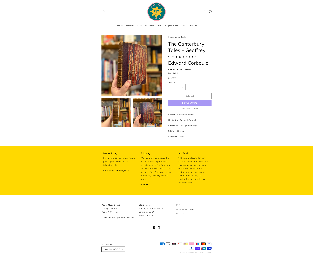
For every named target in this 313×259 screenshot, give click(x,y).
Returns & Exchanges (185, 209)
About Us (180, 213)
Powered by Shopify (205, 252)
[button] (104, 11)
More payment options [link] (190, 109)
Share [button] (173, 78)
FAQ (143, 184)
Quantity (171, 82)
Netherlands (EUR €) (112, 249)
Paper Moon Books (192, 252)
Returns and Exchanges (114, 170)
